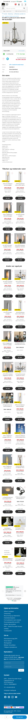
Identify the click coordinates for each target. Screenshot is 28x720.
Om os (6, 635)
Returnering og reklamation (12, 615)
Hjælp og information (11, 608)
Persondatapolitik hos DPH (12, 622)
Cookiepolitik (8, 630)
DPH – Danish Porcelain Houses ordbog (13, 627)
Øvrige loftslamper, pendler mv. (2, 13)
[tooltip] (7, 184)
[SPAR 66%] (14, 46)
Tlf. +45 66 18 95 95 (9, 687)
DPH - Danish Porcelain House (16, 64)
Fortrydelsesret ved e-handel (12, 620)
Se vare (8, 198)
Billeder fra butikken (10, 645)
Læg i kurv (20, 717)
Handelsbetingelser (9, 618)
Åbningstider (8, 643)
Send (21, 670)
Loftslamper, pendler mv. (20, 13)
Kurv (25, 5)
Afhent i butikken (9, 611)
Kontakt (6, 675)
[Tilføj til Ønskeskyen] (7, 58)
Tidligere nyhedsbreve (10, 647)
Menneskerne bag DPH (10, 638)
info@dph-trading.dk (10, 690)
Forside (5, 13)
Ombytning (7, 613)
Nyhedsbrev (8, 652)
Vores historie (8, 640)
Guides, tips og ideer (10, 624)
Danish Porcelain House (7, 4)
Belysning (10, 13)
